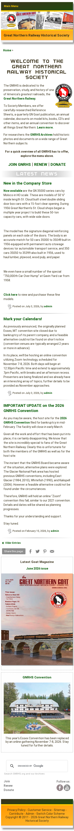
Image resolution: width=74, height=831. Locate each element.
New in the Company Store (27, 183)
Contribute (16, 813)
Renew (8, 785)
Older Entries (13, 542)
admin (48, 306)
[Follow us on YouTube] (67, 787)
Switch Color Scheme (50, 813)
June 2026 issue (37, 568)
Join (7, 781)
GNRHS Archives (41, 134)
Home (7, 50)
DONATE (58, 164)
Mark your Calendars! (22, 319)
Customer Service (40, 810)
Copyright (12, 817)
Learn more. (45, 127)
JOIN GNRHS (19, 164)
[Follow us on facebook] (60, 787)
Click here (10, 294)
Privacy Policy (16, 810)
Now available (12, 190)
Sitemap (59, 810)
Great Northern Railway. (19, 98)
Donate (9, 790)
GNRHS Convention (37, 677)
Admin (30, 813)
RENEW (40, 164)
